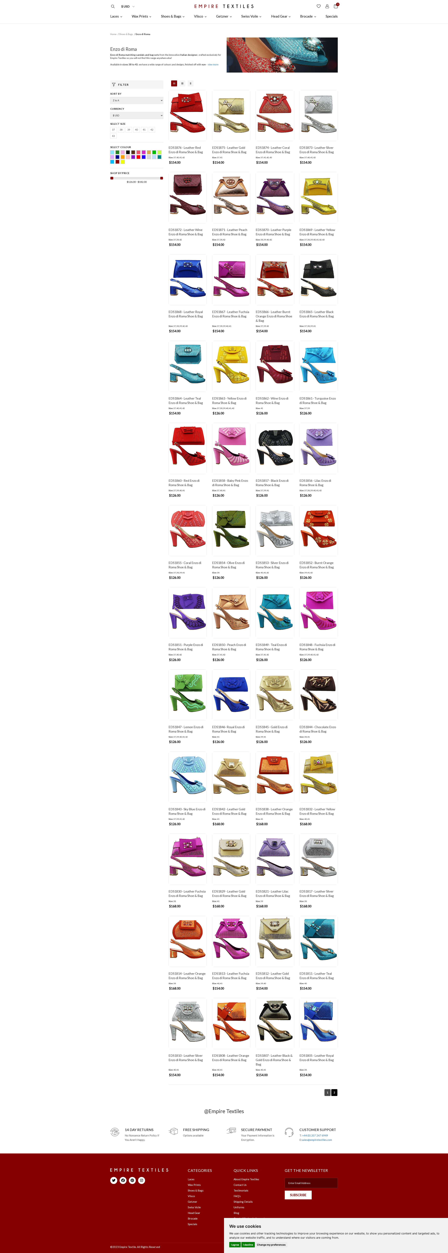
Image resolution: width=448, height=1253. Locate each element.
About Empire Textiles (246, 1179)
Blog (236, 1212)
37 (113, 129)
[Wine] (117, 162)
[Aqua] (112, 152)
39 (128, 129)
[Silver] (149, 157)
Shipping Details (243, 1201)
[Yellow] (122, 162)
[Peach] (128, 157)
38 (121, 129)
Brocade (193, 1218)
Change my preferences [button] (271, 1244)
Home (113, 34)
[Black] (128, 152)
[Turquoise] (112, 162)
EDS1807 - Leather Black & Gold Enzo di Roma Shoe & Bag (274, 1060)
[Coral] (138, 152)
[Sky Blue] (154, 157)
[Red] (138, 157)
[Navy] (117, 157)
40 (136, 129)
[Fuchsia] (143, 152)
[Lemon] (159, 152)
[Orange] (122, 157)
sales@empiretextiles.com (317, 1139)
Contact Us (240, 1184)
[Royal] (143, 157)
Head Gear (194, 1212)
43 (113, 136)
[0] (336, 6)
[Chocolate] (133, 152)
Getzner (192, 1201)
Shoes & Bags (126, 34)
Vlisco (191, 1196)
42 (151, 129)
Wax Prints (194, 1184)
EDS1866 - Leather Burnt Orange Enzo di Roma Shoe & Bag (274, 316)
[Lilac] (112, 157)
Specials (192, 1224)
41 (144, 129)
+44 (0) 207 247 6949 (315, 1135)
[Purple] (133, 157)
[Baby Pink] (122, 152)
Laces (191, 1179)
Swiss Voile (194, 1207)
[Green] (154, 152)
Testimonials (241, 1190)
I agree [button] (235, 1244)
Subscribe (298, 1195)
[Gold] (149, 152)
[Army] (117, 152)
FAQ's (237, 1196)
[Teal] (159, 157)
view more (213, 64)
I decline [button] (248, 1244)
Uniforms (239, 1207)
